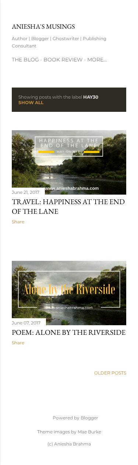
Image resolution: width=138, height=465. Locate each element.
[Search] (121, 11)
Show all (30, 102)
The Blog (25, 59)
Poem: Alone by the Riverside (68, 332)
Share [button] (18, 221)
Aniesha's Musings (43, 26)
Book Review (63, 59)
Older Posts (110, 373)
